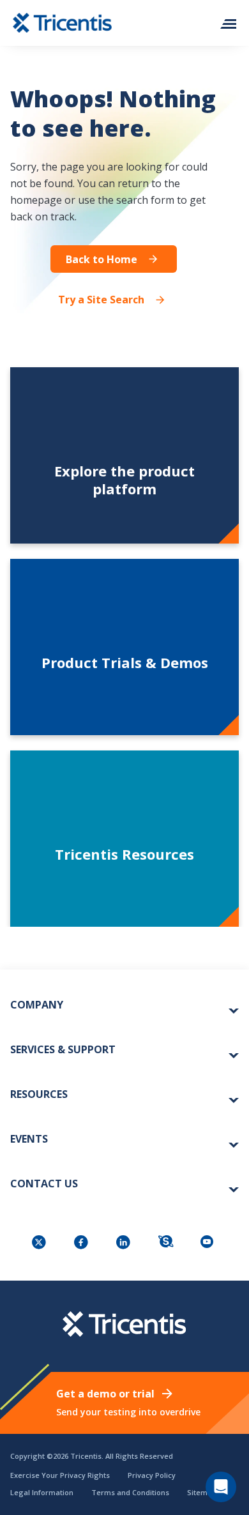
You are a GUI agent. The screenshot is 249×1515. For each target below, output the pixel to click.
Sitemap (201, 1492)
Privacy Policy (152, 1475)
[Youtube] (208, 1243)
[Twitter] (40, 1243)
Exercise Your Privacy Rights (60, 1475)
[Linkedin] (124, 1243)
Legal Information (41, 1492)
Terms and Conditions (130, 1492)
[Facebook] (82, 1243)
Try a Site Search (101, 299)
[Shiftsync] (166, 1243)
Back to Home (101, 259)
